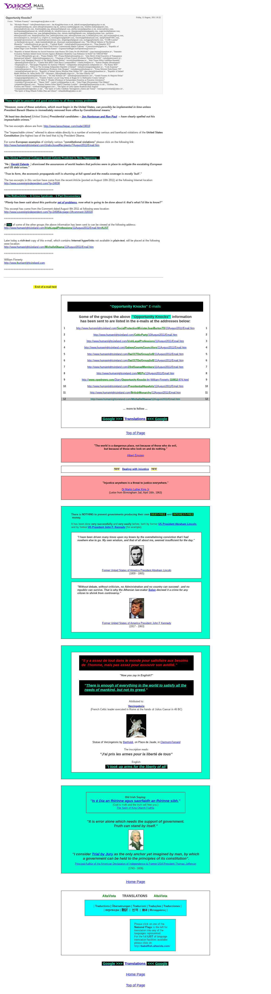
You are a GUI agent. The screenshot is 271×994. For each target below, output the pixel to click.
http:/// (152, 946)
